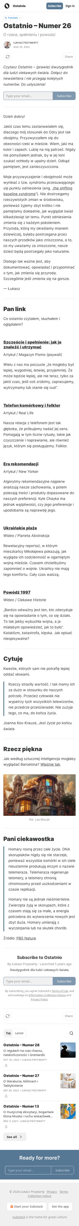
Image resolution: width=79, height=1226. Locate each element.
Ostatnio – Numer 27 (21, 1076)
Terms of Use (60, 991)
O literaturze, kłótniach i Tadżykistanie (20, 1083)
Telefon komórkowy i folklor (31, 405)
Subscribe (54, 6)
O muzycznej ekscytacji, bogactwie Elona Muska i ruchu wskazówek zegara (28, 1114)
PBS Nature (26, 938)
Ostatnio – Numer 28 (21, 1045)
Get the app (60, 1206)
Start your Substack (28, 1206)
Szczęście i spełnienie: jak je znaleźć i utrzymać (32, 344)
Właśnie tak (50, 764)
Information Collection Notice (47, 995)
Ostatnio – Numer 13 (21, 1106)
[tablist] (14, 1033)
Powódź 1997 (17, 592)
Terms (63, 1192)
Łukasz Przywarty (25, 42)
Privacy (52, 1192)
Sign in (70, 6)
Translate (13, 17)
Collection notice (39, 1196)
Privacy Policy (39, 999)
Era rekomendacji (21, 463)
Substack (18, 1217)
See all (12, 1137)
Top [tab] (8, 1033)
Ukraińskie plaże (20, 528)
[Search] (71, 1033)
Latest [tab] (19, 1033)
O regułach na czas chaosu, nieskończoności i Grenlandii (24, 1052)
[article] (39, 1055)
